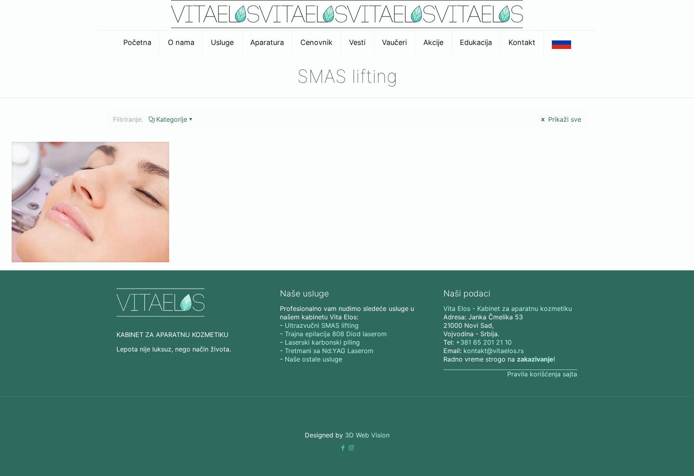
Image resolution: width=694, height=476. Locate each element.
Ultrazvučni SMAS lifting (322, 325)
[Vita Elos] (347, 26)
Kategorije (171, 119)
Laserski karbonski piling (322, 342)
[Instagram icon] (351, 447)
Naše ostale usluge (313, 359)
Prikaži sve (563, 119)
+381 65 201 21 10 (484, 342)
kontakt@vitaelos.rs (493, 351)
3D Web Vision (367, 435)
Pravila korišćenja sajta (542, 374)
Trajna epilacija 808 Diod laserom (336, 334)
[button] (343, 447)
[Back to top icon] (655, 459)
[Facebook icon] (343, 447)
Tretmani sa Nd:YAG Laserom (329, 351)
